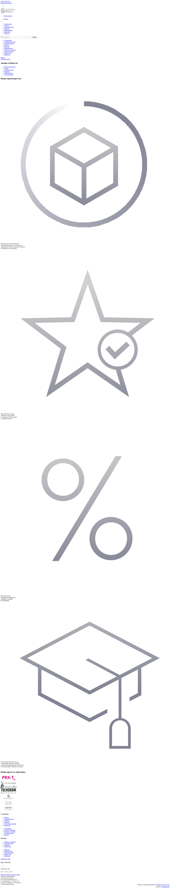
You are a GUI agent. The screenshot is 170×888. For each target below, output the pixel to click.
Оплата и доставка (9, 50)
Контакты (7, 32)
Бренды (6, 25)
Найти (34, 37)
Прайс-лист (7, 53)
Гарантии (7, 845)
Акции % (7, 820)
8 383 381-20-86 (15, 874)
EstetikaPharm (165, 886)
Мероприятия (8, 30)
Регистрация (8, 16)
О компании (8, 24)
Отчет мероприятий (10, 824)
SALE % (6, 33)
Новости (6, 29)
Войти (6, 19)
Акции (6, 68)
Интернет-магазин (6, 3)
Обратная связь (8, 51)
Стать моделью (8, 75)
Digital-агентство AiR (162, 884)
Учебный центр (9, 27)
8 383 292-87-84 (5, 1)
